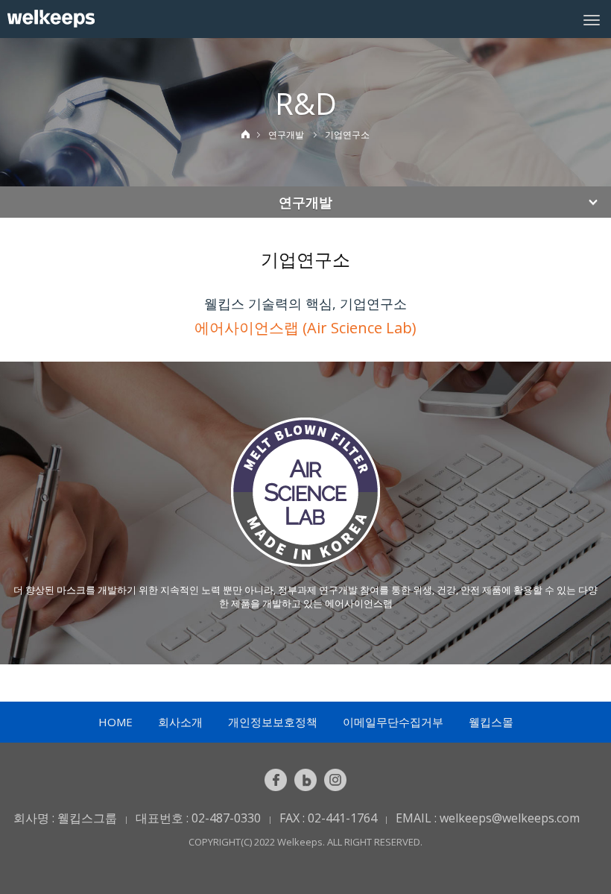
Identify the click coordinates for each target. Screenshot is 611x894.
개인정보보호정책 (272, 721)
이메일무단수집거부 (393, 721)
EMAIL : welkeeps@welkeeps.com (488, 818)
